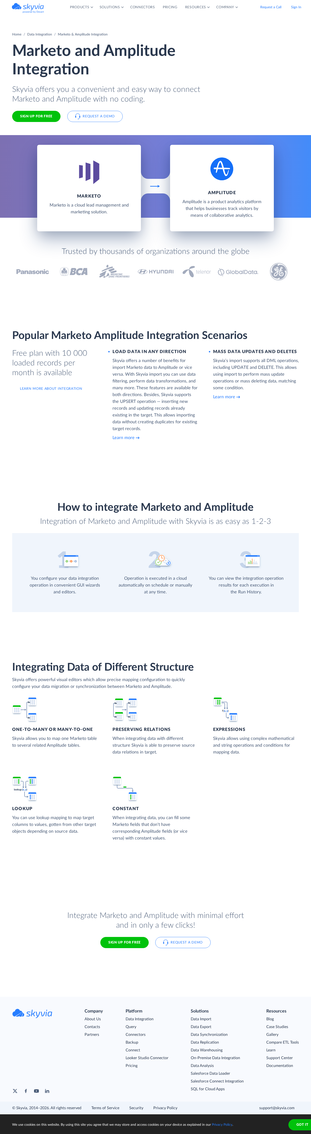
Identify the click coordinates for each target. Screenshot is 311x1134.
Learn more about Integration (51, 388)
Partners (92, 1035)
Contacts (92, 1027)
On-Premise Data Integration (215, 1058)
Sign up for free (124, 942)
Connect (133, 1050)
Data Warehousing (207, 1050)
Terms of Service (105, 1108)
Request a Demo (99, 116)
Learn (271, 1050)
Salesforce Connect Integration (217, 1081)
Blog (270, 1019)
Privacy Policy (165, 1108)
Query (131, 1027)
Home (16, 34)
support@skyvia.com (276, 1108)
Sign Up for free (36, 116)
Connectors (136, 1035)
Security (136, 1108)
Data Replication (205, 1042)
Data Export (201, 1027)
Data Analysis (202, 1066)
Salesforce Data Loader (210, 1073)
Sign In (296, 7)
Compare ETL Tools (282, 1042)
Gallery (272, 1035)
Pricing (132, 1066)
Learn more (123, 438)
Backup (132, 1042)
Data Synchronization (209, 1035)
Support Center (279, 1058)
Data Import (201, 1019)
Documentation (279, 1066)
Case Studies (277, 1027)
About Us (93, 1019)
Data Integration (39, 34)
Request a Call (270, 7)
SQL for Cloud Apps (208, 1089)
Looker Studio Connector (147, 1058)
